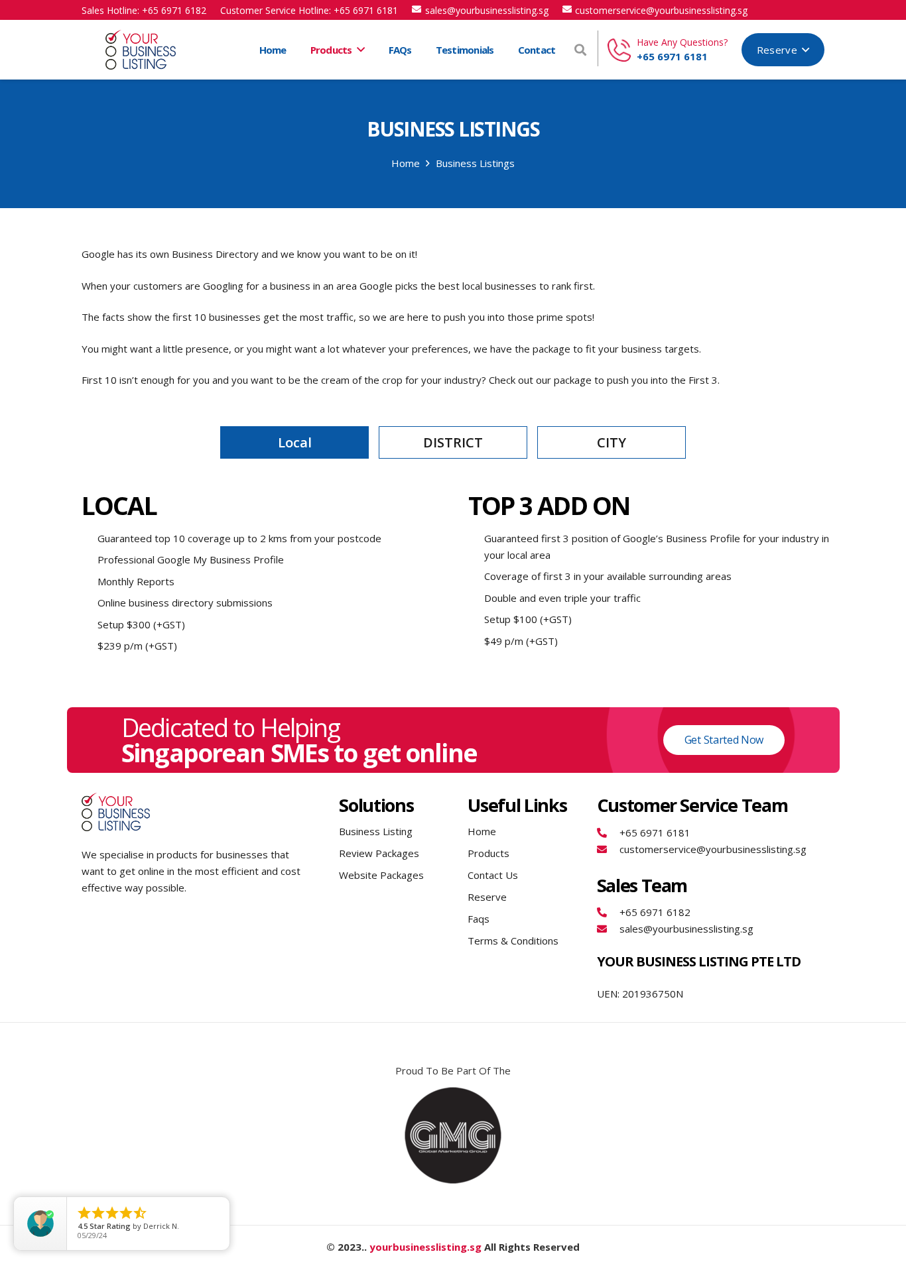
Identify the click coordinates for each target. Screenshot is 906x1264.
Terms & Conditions (513, 940)
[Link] (140, 50)
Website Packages (381, 875)
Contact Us (493, 875)
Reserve (487, 896)
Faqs (478, 918)
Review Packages (379, 853)
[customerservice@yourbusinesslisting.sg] (608, 849)
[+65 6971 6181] (608, 833)
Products (488, 853)
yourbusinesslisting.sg (425, 1246)
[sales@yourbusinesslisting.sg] (608, 929)
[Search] (580, 50)
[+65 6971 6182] (608, 912)
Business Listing (376, 831)
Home (482, 831)
